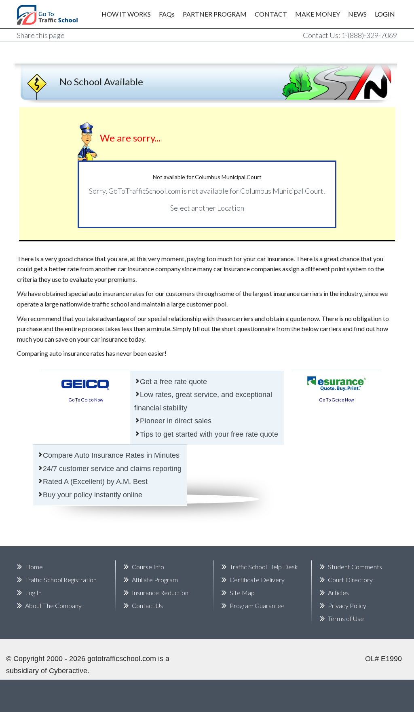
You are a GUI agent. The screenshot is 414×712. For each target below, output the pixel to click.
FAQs (167, 14)
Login (379, 14)
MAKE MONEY (317, 14)
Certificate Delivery (257, 579)
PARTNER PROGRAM (215, 14)
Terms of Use (346, 618)
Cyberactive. (69, 671)
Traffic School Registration (61, 579)
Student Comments (355, 566)
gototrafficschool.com (121, 659)
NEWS (357, 14)
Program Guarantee (257, 605)
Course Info (148, 566)
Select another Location (207, 207)
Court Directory (350, 579)
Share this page (41, 35)
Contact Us (147, 605)
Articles (338, 592)
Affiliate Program (155, 579)
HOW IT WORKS (126, 14)
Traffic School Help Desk (264, 566)
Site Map (242, 592)
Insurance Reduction (160, 592)
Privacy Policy (347, 605)
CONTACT (271, 14)
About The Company (53, 605)
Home (34, 566)
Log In (33, 592)
